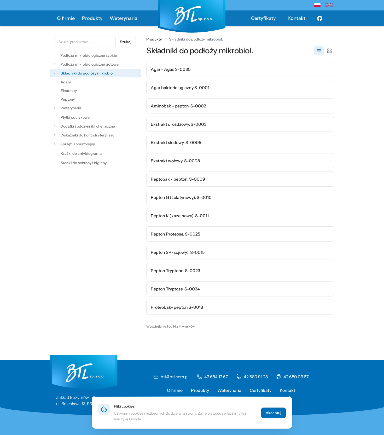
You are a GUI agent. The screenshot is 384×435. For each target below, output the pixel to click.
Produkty (92, 18)
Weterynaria (123, 18)
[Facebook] (319, 18)
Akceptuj (273, 412)
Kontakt (296, 18)
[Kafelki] (329, 50)
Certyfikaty (263, 18)
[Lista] (319, 50)
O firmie (66, 18)
